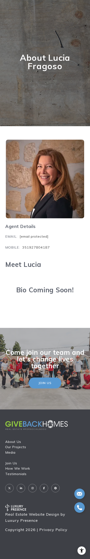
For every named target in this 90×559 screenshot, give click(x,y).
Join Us (11, 463)
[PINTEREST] (55, 488)
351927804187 (36, 247)
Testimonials (16, 474)
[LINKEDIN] (21, 488)
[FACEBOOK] (44, 488)
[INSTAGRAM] (32, 488)
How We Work (17, 468)
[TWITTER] (9, 488)
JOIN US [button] (45, 383)
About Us (13, 442)
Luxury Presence (21, 520)
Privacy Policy (53, 529)
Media (10, 452)
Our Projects (15, 447)
